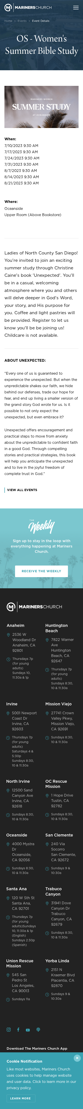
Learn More (20, 1098)
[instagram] (9, 1030)
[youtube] (28, 1030)
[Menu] (76, 7)
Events (22, 21)
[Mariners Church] (28, 7)
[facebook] (18, 1030)
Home (8, 21)
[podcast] (38, 1030)
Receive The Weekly (41, 571)
